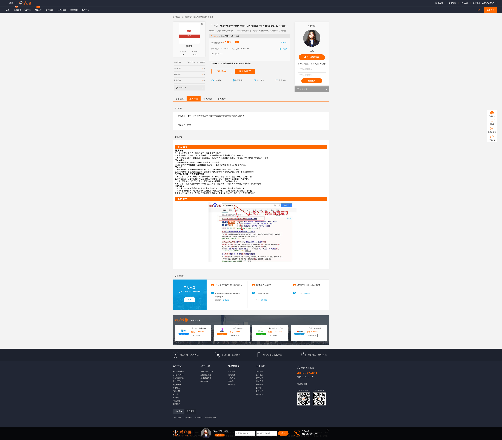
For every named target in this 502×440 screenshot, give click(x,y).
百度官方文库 (178, 378)
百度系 (210, 17)
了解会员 (284, 49)
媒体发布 (176, 388)
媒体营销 (204, 381)
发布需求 (303, 89)
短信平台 (198, 417)
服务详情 (193, 99)
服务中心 (85, 10)
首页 (8, 10)
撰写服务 (176, 398)
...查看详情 (225, 300)
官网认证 (176, 404)
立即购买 (221, 71)
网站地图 (231, 375)
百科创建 (176, 391)
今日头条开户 (178, 375)
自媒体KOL (177, 384)
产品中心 (27, 10)
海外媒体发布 (205, 378)
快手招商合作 (210, 417)
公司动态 (259, 375)
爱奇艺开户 (177, 381)
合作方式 (259, 384)
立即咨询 (219, 435)
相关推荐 (221, 99)
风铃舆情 (231, 384)
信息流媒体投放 (199, 17)
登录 (478, 10)
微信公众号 (492, 132)
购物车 (440, 3)
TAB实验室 (61, 10)
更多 (189, 300)
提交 (283, 433)
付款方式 (259, 381)
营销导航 (231, 381)
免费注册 (490, 10)
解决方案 (49, 10)
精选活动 (17, 10)
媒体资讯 (452, 3)
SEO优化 (176, 394)
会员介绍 (231, 378)
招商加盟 (74, 10)
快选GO (38, 10)
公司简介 (259, 371)
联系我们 (259, 391)
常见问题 (207, 99)
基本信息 (179, 99)
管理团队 (259, 378)
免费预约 (311, 81)
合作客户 (259, 388)
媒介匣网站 (186, 17)
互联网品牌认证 (206, 371)
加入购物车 (245, 71)
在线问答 (182, 87)
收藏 (466, 3)
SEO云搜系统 (178, 371)
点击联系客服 (312, 57)
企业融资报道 (205, 375)
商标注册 (176, 401)
